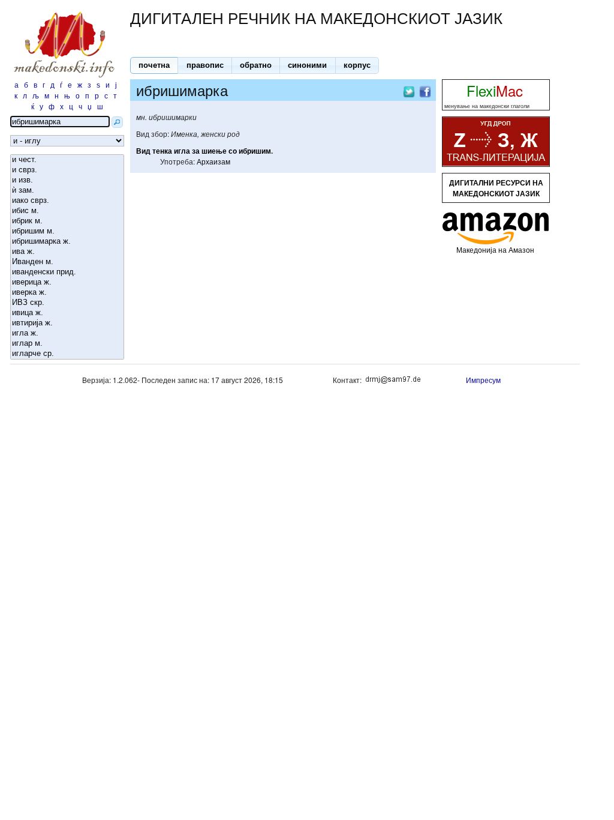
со (232, 150)
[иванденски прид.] (67, 272)
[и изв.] (67, 180)
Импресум (483, 380)
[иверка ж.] (67, 293)
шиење (214, 150)
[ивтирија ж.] (67, 323)
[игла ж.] (67, 333)
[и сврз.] (67, 170)
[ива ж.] (67, 252)
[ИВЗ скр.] (67, 303)
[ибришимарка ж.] (67, 242)
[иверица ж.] (67, 282)
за (196, 150)
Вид (143, 150)
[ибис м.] (67, 211)
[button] (154, 65)
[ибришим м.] (67, 231)
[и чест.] (67, 160)
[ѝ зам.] (67, 190)
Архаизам (213, 161)
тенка (162, 150)
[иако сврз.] (67, 201)
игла (182, 150)
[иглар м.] (67, 344)
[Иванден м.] (67, 262)
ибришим (255, 150)
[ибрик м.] (67, 221)
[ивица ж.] (67, 313)
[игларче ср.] (67, 354)
